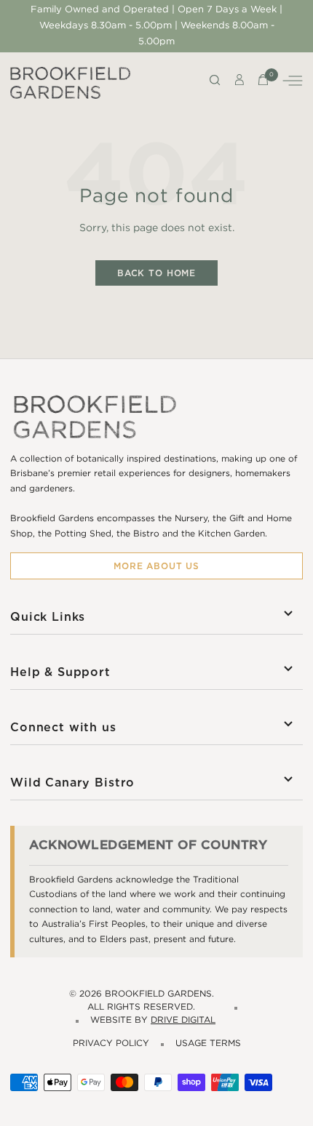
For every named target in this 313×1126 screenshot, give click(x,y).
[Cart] (263, 83)
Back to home (156, 273)
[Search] (215, 83)
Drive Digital (183, 1020)
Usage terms (208, 1043)
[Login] (239, 83)
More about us (156, 565)
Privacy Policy (111, 1043)
